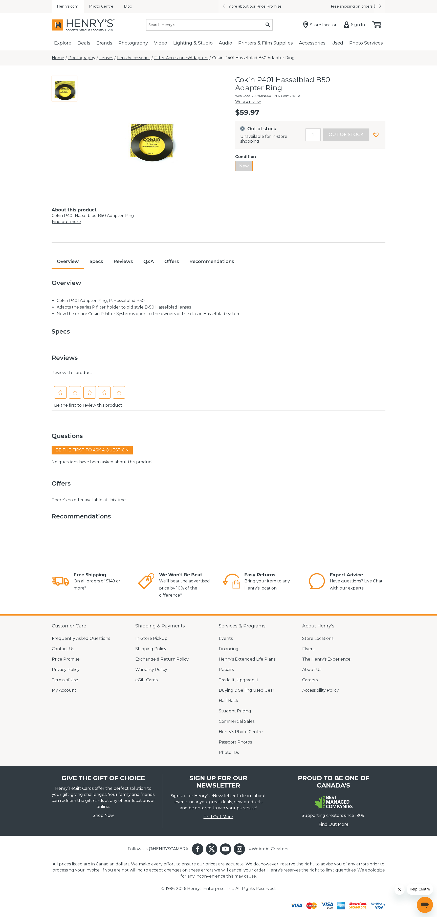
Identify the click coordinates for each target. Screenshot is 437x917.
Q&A (148, 261)
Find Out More (218, 816)
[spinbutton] (313, 134)
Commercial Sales (236, 721)
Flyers (308, 648)
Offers (171, 261)
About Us (311, 669)
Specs (96, 261)
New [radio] (244, 166)
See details (330, 6)
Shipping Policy (150, 648)
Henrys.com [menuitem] (67, 6)
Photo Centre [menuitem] (101, 6)
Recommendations (211, 261)
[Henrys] (83, 25)
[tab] (64, 88)
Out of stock (346, 134)
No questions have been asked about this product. (103, 462)
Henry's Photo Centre (241, 731)
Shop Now (103, 815)
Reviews (123, 261)
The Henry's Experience (326, 659)
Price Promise (66, 659)
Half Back (228, 700)
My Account (64, 690)
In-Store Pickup (151, 638)
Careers (310, 680)
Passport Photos (235, 742)
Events (226, 638)
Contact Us (63, 648)
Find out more (66, 221)
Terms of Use (65, 680)
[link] (61, 582)
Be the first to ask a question (92, 450)
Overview (68, 261)
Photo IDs (229, 752)
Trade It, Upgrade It (238, 680)
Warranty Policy (151, 669)
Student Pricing (235, 711)
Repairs (226, 669)
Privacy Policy (66, 669)
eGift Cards (146, 680)
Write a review (248, 101)
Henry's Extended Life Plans (247, 659)
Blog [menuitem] (128, 6)
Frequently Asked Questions (81, 638)
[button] (224, 6)
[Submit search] (267, 25)
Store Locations (317, 638)
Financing (228, 648)
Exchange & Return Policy (162, 659)
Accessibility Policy (320, 690)
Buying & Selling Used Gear (246, 690)
